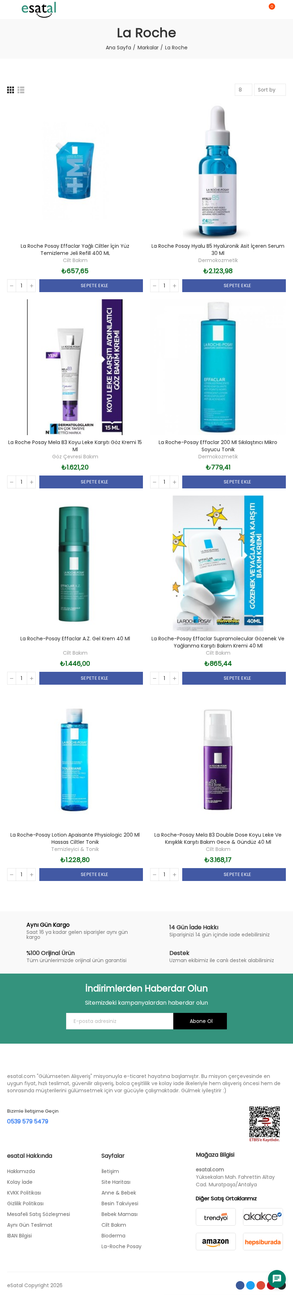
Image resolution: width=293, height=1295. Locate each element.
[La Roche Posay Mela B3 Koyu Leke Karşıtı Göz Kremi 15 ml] (75, 367)
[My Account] (282, 9)
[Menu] (10, 9)
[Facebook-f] (240, 1285)
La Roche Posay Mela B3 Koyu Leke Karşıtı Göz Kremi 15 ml (75, 446)
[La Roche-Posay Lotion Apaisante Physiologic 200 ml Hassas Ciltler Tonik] (75, 760)
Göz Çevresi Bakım (75, 456)
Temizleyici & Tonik (75, 849)
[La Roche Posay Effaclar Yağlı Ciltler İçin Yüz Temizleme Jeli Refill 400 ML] (75, 171)
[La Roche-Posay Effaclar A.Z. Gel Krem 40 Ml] (75, 563)
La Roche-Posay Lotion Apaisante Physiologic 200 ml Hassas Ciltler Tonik (75, 838)
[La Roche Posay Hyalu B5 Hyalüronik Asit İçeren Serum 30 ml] (218, 171)
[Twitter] (250, 1285)
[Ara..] (256, 9)
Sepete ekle (94, 285)
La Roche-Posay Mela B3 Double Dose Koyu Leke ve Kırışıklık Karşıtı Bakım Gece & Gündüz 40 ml (218, 838)
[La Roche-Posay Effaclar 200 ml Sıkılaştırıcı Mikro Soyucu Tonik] (218, 367)
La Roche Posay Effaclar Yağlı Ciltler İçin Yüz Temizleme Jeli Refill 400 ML (75, 249)
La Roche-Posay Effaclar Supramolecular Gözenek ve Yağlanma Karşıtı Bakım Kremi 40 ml (218, 642)
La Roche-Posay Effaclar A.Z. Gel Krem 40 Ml (75, 638)
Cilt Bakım (75, 260)
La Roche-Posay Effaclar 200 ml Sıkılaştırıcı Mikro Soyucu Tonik (218, 446)
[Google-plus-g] (261, 1285)
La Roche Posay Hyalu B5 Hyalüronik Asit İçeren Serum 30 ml (218, 249)
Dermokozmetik (218, 260)
